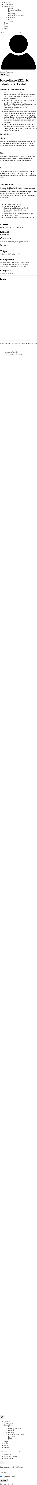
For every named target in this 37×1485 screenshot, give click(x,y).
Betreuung (15, 262)
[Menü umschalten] (12, 1425)
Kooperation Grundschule (8, 264)
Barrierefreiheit (9, 1458)
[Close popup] (2, 1462)
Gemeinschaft (24, 262)
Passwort (3, 1473)
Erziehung (9, 273)
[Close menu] (2, 1417)
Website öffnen (6, 245)
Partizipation (14, 266)
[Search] (20, 32)
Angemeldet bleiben (8, 1477)
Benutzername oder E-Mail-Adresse (11, 1467)
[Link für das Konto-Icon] (18, 70)
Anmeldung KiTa (5, 262)
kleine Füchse (23, 266)
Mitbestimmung (23, 264)
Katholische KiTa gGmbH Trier (10, 254)
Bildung (2, 273)
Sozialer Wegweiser (6, 72)
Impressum (7, 1455)
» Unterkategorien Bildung (13, 354)
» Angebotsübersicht (10, 352)
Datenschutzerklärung (11, 1456)
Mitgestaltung (4, 266)
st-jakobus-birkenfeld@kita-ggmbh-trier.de (14, 242)
